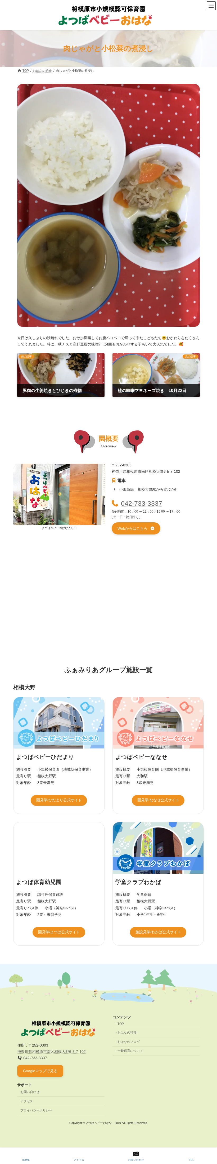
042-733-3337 (141, 503)
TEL (191, 1159)
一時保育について (130, 1051)
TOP (120, 1024)
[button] (136, 528)
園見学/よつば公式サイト (59, 932)
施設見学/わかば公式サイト (158, 932)
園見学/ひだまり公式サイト (59, 800)
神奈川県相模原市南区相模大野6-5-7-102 (51, 1051)
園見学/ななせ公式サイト (158, 800)
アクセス (26, 1101)
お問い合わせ (29, 1092)
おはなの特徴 (127, 1032)
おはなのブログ (128, 1041)
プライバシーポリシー (36, 1110)
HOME (26, 1159)
